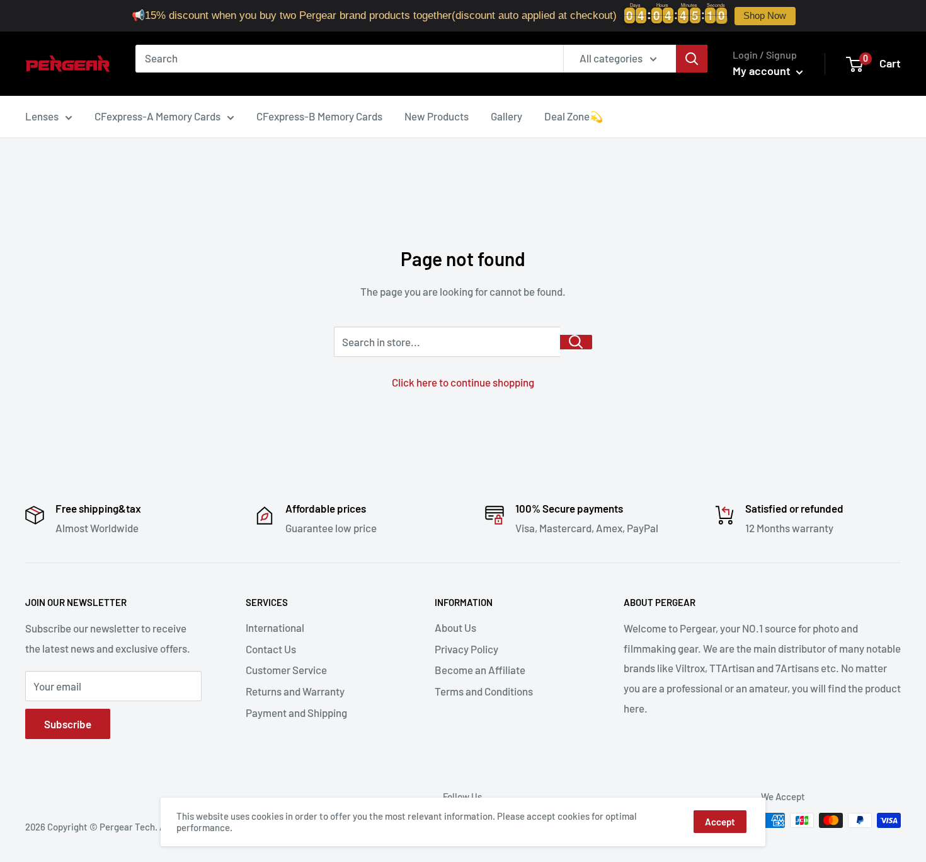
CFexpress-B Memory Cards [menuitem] (319, 116)
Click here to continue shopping (463, 382)
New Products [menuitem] (436, 116)
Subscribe (67, 724)
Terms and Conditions (484, 691)
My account (763, 71)
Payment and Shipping (296, 712)
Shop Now (764, 16)
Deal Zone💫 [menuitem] (573, 116)
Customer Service (286, 669)
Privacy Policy (466, 649)
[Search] (691, 59)
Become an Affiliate (480, 669)
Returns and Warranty (295, 691)
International (275, 627)
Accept (720, 821)
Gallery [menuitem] (506, 116)
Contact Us (271, 649)
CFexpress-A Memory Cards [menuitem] (157, 116)
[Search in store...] (576, 342)
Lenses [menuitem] (42, 116)
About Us (455, 627)
